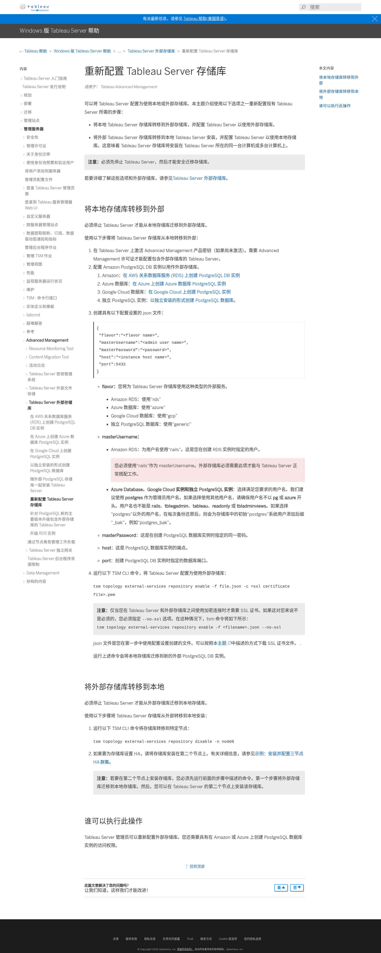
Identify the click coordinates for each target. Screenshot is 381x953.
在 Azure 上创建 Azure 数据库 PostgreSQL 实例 (179, 284)
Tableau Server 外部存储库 (152, 51)
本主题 (222, 643)
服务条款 (131, 938)
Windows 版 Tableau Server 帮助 (83, 51)
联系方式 (206, 938)
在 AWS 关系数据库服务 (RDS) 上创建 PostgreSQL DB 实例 (181, 275)
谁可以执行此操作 (335, 105)
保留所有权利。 (185, 949)
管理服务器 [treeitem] (33, 129)
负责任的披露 (171, 938)
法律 (116, 938)
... (120, 51)
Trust (190, 938)
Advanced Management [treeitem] (47, 340)
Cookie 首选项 (228, 938)
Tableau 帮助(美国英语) (204, 18)
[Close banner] (375, 19)
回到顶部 (197, 866)
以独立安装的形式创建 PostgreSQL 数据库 (191, 300)
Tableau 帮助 (36, 51)
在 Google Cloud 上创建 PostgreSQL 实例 (189, 292)
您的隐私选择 (252, 938)
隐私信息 (150, 938)
